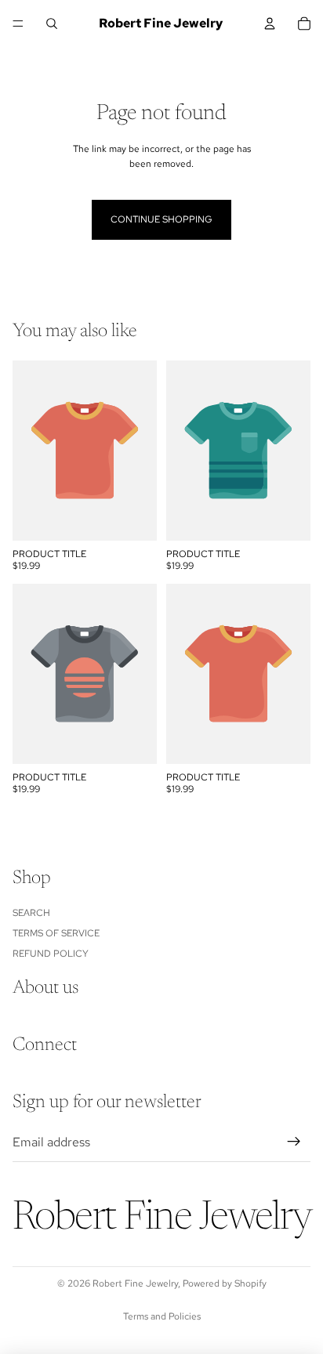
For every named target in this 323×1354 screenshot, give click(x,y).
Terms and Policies (162, 1316)
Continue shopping (161, 219)
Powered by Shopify (225, 1283)
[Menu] (18, 23)
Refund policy (51, 953)
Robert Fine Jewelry (135, 1283)
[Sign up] (294, 1141)
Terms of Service (56, 933)
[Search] (51, 23)
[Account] (269, 23)
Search (31, 912)
